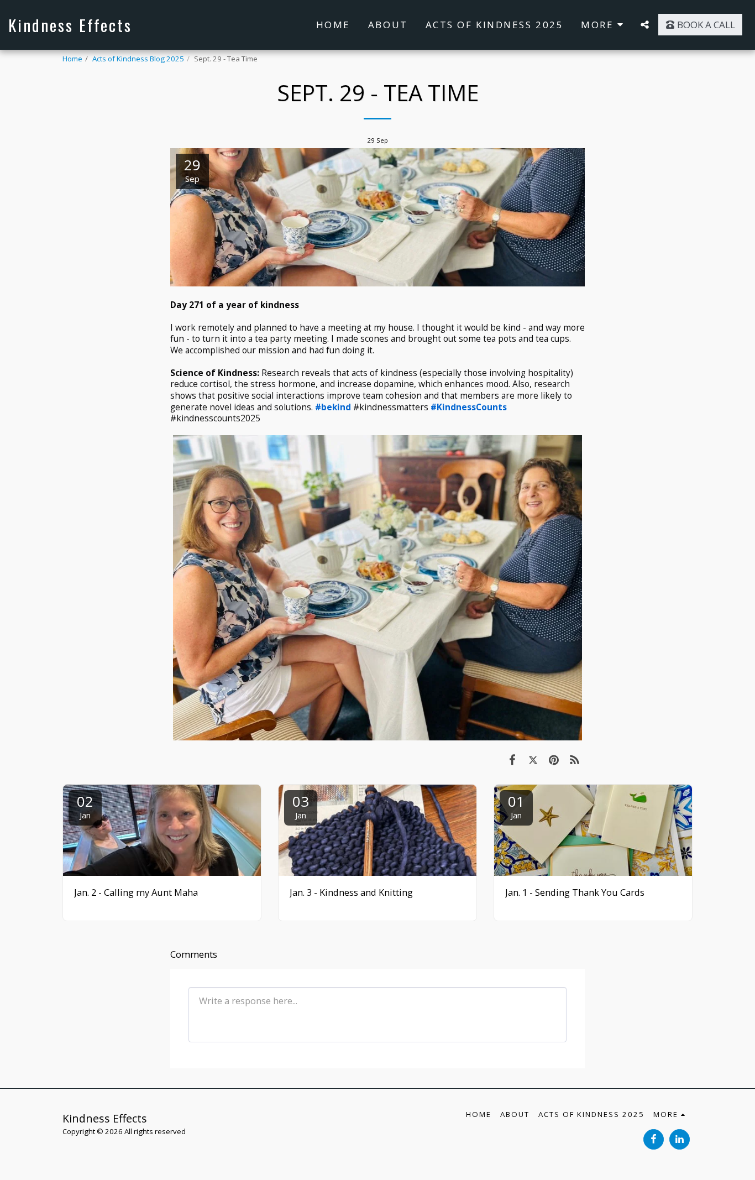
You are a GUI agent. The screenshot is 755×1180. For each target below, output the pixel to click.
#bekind (333, 407)
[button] (644, 24)
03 (300, 806)
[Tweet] (533, 759)
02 (85, 806)
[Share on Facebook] (512, 759)
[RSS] (574, 759)
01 (516, 806)
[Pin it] (553, 759)
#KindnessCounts (469, 407)
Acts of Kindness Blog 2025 (138, 59)
